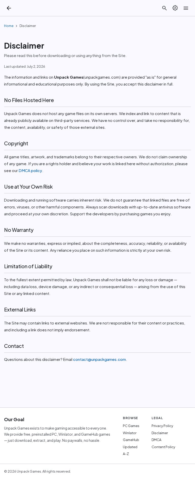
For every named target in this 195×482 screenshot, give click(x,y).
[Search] (164, 8)
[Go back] (9, 8)
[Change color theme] (175, 8)
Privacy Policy (162, 426)
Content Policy (163, 447)
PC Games (131, 426)
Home (8, 26)
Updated (130, 447)
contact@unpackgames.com (99, 359)
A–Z (126, 454)
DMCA (156, 440)
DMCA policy (30, 170)
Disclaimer (160, 433)
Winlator (129, 433)
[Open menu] (186, 8)
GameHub (131, 440)
